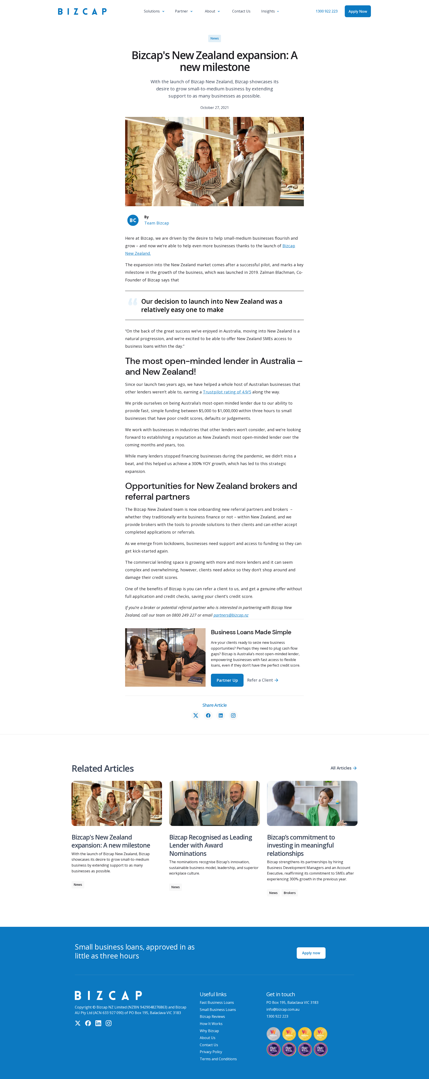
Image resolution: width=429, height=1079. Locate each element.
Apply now (311, 952)
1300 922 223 (327, 11)
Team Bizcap (156, 223)
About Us (207, 1037)
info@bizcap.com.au (282, 1009)
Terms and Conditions (218, 1058)
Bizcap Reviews (212, 1016)
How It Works (211, 1023)
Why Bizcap (209, 1030)
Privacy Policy (211, 1051)
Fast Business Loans (217, 1002)
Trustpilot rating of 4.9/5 (227, 392)
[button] (154, 11)
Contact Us (209, 1044)
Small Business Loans (218, 1009)
